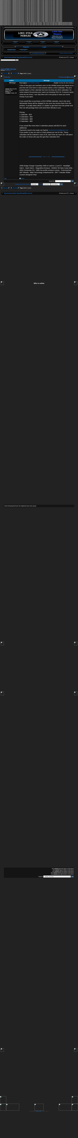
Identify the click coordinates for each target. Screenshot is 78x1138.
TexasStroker (8, 70)
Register (26, 47)
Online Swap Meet (18, 57)
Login (44, 47)
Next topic (71, 77)
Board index (7, 57)
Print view (7, 77)
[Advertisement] (39, 64)
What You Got (28, 57)
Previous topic (63, 77)
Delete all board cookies (66, 53)
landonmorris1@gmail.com (58, 130)
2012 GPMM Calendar (8, 69)
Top (5, 178)
